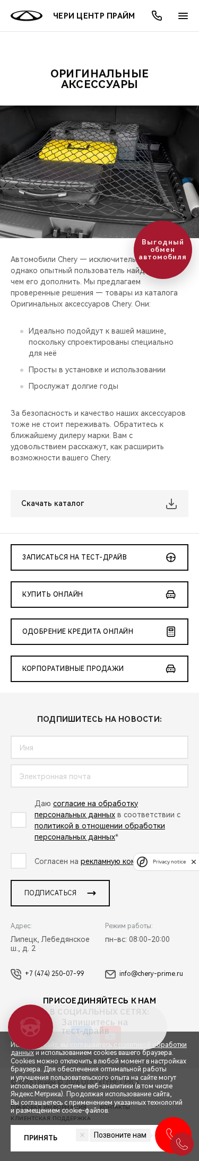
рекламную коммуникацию (128, 861)
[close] (194, 862)
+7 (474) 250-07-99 (54, 973)
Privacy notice (169, 862)
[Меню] (183, 16)
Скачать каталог (52, 503)
